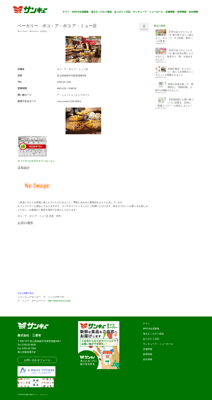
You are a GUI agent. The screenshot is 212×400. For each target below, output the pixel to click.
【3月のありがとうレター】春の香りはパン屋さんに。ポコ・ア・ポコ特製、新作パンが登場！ (174, 36)
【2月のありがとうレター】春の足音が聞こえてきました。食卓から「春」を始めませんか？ (174, 54)
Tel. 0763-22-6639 (27, 344)
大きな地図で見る (26, 293)
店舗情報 (43, 31)
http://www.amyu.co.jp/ (59, 300)
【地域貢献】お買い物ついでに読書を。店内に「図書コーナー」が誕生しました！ (174, 102)
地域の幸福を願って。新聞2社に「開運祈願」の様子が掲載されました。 (174, 87)
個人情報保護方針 (27, 351)
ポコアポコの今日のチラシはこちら (36, 160)
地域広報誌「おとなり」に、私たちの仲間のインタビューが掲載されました (174, 71)
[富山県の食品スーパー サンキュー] (32, 10)
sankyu (25, 31)
